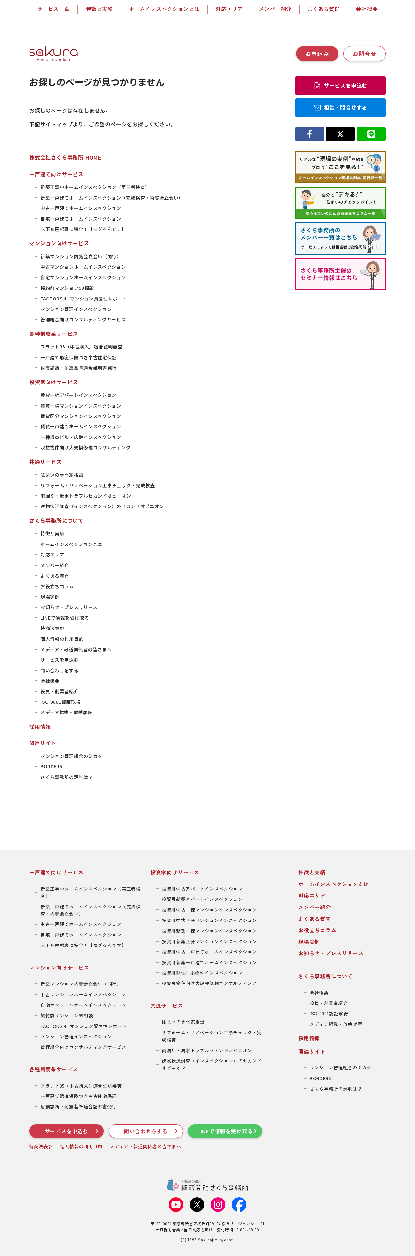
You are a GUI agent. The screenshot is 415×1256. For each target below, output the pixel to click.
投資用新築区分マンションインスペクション (209, 941)
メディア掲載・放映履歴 (67, 712)
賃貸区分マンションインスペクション (81, 416)
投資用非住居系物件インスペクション (202, 972)
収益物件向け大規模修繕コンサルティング (86, 447)
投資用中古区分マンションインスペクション (209, 920)
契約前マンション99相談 (67, 288)
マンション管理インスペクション (76, 309)
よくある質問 (323, 9)
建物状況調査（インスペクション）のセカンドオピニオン (102, 506)
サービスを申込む (60, 659)
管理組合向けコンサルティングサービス (83, 319)
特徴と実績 (99, 9)
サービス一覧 (53, 9)
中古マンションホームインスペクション (83, 266)
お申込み (317, 53)
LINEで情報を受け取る (65, 618)
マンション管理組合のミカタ (71, 756)
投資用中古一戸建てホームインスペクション (209, 951)
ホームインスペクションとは (164, 9)
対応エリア (229, 9)
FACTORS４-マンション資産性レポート (84, 298)
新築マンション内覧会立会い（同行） (81, 256)
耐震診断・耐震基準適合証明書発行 (79, 367)
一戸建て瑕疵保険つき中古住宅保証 (79, 357)
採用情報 (40, 726)
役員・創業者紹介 (60, 691)
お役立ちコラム (57, 586)
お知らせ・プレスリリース (69, 607)
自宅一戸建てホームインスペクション (81, 218)
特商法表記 (53, 628)
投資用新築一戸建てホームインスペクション (209, 962)
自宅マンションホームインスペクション (83, 277)
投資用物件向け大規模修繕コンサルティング (209, 983)
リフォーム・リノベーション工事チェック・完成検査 (98, 485)
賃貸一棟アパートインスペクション (78, 395)
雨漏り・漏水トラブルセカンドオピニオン (86, 496)
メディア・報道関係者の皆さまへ (76, 649)
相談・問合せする (345, 107)
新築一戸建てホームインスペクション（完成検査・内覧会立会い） (112, 197)
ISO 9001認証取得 (60, 702)
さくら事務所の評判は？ (67, 777)
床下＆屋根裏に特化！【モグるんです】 (83, 229)
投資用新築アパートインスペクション (202, 899)
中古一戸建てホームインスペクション (81, 208)
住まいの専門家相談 (62, 474)
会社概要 (367, 9)
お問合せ (364, 53)
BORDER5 (52, 766)
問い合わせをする (60, 670)
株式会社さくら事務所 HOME (65, 157)
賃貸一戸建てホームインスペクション (81, 426)
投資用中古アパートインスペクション (202, 888)
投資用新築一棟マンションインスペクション (209, 930)
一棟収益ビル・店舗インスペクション (81, 437)
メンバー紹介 (275, 9)
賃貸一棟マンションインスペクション (81, 405)
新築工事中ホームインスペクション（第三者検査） (95, 187)
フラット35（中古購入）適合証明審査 (82, 346)
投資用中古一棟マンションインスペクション (209, 910)
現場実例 (50, 596)
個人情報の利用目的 (62, 639)
